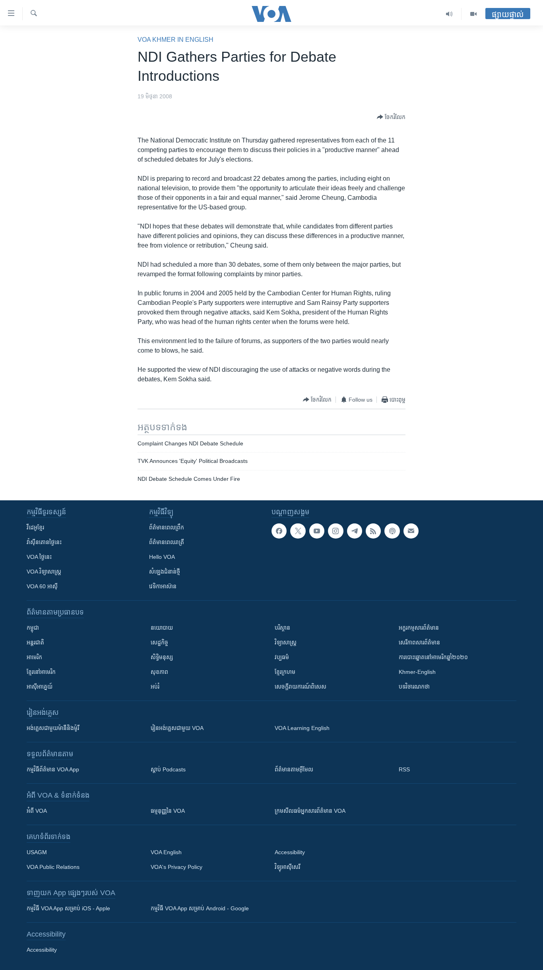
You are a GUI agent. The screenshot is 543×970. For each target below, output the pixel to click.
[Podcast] (391, 531)
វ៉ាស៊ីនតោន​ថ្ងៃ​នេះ (44, 542)
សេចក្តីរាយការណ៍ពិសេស (300, 686)
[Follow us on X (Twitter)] (297, 531)
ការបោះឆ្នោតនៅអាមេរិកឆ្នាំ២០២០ (433, 657)
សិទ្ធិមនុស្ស (162, 657)
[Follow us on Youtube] (316, 531)
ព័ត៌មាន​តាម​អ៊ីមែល (294, 769)
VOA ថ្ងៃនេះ (39, 557)
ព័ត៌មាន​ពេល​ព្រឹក (166, 527)
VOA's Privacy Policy (176, 867)
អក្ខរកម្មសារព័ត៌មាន (419, 628)
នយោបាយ (162, 628)
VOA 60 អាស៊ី (42, 586)
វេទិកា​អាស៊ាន (162, 586)
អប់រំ (155, 686)
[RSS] (373, 531)
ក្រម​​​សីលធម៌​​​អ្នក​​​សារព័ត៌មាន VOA (310, 811)
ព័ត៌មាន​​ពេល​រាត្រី (166, 542)
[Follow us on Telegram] (354, 531)
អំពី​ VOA (37, 811)
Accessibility (290, 852)
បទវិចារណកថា (414, 686)
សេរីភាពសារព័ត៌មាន (419, 642)
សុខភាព (159, 672)
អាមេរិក (34, 657)
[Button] (391, 117)
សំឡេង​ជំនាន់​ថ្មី (164, 571)
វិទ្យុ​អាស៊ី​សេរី (287, 867)
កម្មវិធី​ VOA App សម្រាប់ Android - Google (200, 908)
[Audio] (449, 14)
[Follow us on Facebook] (279, 531)
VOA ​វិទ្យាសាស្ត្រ (44, 571)
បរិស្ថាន (282, 628)
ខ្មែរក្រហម (285, 672)
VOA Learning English (302, 728)
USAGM (37, 852)
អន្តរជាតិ (35, 642)
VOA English (166, 852)
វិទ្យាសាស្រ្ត (286, 642)
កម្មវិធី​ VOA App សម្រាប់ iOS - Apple (68, 908)
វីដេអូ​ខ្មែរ (35, 527)
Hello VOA (162, 557)
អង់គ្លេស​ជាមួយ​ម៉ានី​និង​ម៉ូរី (53, 728)
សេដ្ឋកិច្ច (159, 642)
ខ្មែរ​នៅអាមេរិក (41, 672)
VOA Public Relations (53, 867)
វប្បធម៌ (282, 657)
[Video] (473, 14)
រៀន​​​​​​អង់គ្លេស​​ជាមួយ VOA (177, 728)
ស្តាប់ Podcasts (168, 769)
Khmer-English (417, 672)
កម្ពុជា (33, 628)
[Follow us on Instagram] (335, 531)
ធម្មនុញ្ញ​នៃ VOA (168, 811)
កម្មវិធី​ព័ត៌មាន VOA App (53, 769)
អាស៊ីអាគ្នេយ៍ (39, 686)
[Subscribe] (411, 531)
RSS (404, 769)
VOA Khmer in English (175, 39)
